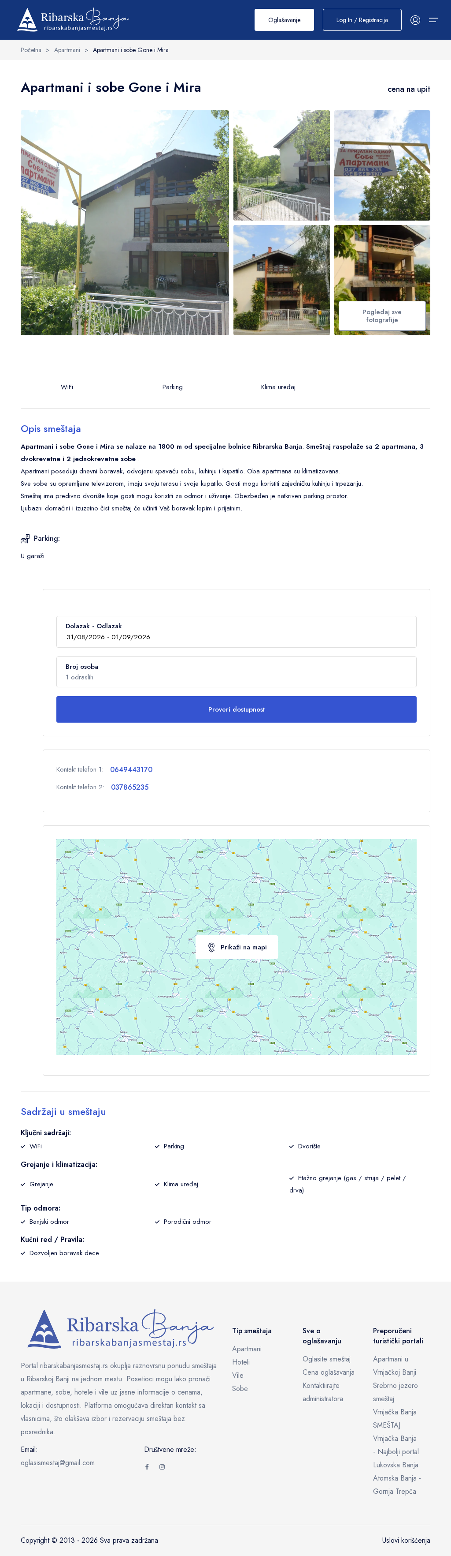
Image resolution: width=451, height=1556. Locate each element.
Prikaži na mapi (244, 947)
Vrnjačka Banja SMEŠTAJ (395, 1418)
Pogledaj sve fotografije (382, 316)
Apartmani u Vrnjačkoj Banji (394, 1365)
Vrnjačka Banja (395, 1438)
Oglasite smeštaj (327, 1359)
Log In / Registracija (362, 19)
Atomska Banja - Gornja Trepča (397, 1484)
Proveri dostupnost (236, 709)
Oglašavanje (284, 19)
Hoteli (241, 1362)
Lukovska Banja (395, 1465)
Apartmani (247, 1349)
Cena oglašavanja (329, 1372)
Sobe (240, 1389)
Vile (238, 1375)
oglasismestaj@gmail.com (58, 1463)
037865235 (129, 787)
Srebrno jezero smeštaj (395, 1392)
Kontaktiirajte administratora (323, 1392)
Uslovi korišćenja (406, 1540)
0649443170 (131, 770)
